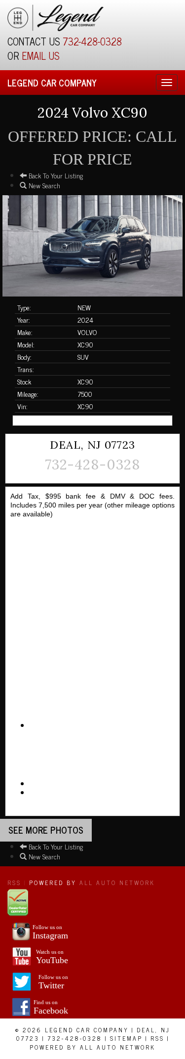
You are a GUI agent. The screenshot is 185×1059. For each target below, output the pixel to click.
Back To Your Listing (55, 175)
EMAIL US (41, 55)
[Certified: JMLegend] (17, 901)
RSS (14, 883)
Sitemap (126, 1038)
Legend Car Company (52, 82)
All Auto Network (117, 883)
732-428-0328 (92, 41)
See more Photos (45, 829)
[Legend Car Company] (55, 16)
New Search (43, 185)
